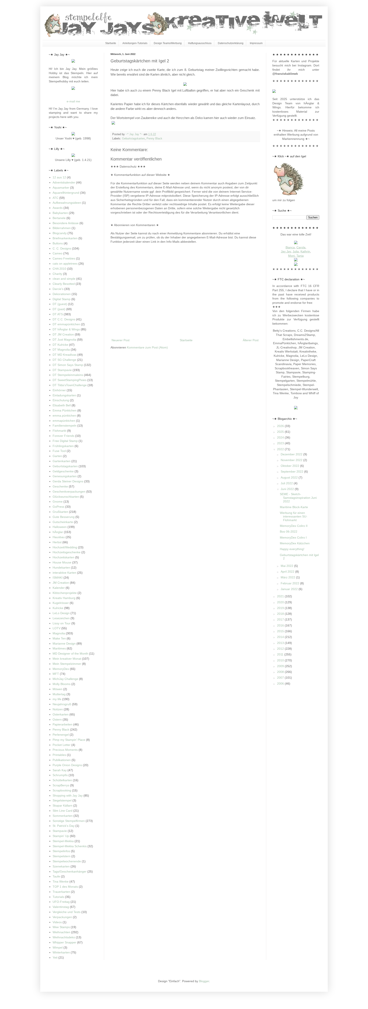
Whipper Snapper (64, 942)
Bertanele (59, 218)
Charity (57, 273)
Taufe (56, 876)
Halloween (60, 527)
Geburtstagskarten (133, 138)
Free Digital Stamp (65, 441)
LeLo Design (61, 613)
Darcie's (58, 289)
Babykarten (60, 213)
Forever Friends (63, 435)
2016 (281, 625)
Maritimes (59, 648)
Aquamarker (61, 187)
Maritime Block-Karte (294, 507)
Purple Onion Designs (67, 765)
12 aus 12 (59, 177)
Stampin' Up (61, 836)
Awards (58, 207)
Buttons (58, 243)
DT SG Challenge (64, 359)
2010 (281, 660)
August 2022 (290, 477)
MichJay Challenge (65, 679)
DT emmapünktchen (66, 324)
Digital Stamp (61, 299)
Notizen (58, 709)
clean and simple (64, 278)
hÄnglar (58, 532)
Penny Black (154, 138)
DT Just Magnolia (64, 339)
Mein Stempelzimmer (67, 663)
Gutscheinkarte (63, 522)
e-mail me (73, 101)
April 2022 (288, 571)
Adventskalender (64, 182)
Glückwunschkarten (66, 496)
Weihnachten (61, 932)
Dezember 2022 (292, 454)
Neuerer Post (120, 340)
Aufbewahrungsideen (67, 202)
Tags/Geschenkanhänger (69, 871)
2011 (280, 654)
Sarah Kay (60, 770)
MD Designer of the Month (70, 653)
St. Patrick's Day (64, 825)
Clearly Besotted (64, 283)
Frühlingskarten (63, 446)
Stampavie (60, 831)
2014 (281, 637)
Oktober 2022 (290, 465)
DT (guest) (60, 304)
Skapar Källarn (62, 805)
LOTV (56, 628)
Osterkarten (61, 714)
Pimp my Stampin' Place (69, 739)
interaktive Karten (64, 572)
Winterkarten (61, 952)
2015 (281, 631)
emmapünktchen (64, 420)
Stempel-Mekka (63, 841)
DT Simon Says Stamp (68, 365)
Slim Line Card (62, 810)
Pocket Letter (61, 745)
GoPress (58, 506)
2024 (281, 437)
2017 (281, 619)
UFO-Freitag (61, 901)
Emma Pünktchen (64, 410)
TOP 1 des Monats (65, 886)
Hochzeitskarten (63, 557)
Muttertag (59, 694)
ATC (55, 197)
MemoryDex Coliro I (293, 537)
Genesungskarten (65, 476)
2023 (281, 443)
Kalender (59, 587)
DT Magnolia (61, 349)
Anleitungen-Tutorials (134, 43)
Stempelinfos (61, 851)
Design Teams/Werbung (168, 43)
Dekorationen (62, 294)
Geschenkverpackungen (69, 491)
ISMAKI (58, 577)
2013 (281, 643)
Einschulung (61, 400)
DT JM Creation (63, 334)
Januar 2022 (290, 589)
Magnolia (59, 633)
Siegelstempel (62, 800)
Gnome (58, 501)
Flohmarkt (59, 430)
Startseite (110, 43)
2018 (281, 613)
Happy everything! (292, 549)
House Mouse (62, 562)
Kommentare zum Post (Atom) (147, 347)
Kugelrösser (61, 603)
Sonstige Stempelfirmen (69, 821)
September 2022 (292, 471)
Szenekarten (61, 866)
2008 (281, 672)
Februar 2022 (290, 583)
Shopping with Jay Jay (68, 795)
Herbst (57, 542)
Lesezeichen (61, 618)
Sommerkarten (63, 815)
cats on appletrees (65, 263)
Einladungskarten (64, 395)
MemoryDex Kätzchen (295, 543)
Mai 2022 (287, 566)
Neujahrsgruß (62, 704)
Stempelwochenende (67, 861)
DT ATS (58, 314)
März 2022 (288, 577)
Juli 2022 (287, 483)
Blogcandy (60, 233)
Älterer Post (251, 340)
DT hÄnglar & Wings (66, 329)
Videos (57, 922)
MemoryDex (61, 669)
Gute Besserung (64, 517)
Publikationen (62, 760)
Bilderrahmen (62, 228)
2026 (281, 426)
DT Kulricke (60, 344)
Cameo (57, 253)
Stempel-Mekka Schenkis (70, 846)
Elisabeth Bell (62, 405)
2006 (281, 683)
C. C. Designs (62, 248)
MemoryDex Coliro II (294, 525)
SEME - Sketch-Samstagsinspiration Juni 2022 (298, 497)
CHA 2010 (59, 268)
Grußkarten (60, 511)
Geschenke (60, 486)
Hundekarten (61, 567)
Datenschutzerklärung (230, 43)
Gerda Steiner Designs (68, 481)
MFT (56, 673)
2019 (281, 608)
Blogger (204, 981)
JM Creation (61, 582)
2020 (281, 602)
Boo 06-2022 (288, 531)
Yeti (55, 957)
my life (57, 699)
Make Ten (59, 638)
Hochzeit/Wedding (65, 547)
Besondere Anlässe (66, 223)
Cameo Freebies (64, 258)
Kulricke (58, 608)
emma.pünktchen (64, 415)
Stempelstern (61, 856)
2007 (281, 677)
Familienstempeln (64, 425)
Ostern (57, 719)
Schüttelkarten (62, 780)
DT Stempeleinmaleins (68, 375)
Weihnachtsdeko (64, 937)
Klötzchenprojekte (65, 593)
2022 (281, 449)
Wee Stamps (61, 927)
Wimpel (58, 947)
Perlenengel (61, 734)
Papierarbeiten (62, 724)
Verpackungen (62, 917)
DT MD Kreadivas (64, 354)
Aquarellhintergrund (66, 192)
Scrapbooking (62, 790)
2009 (281, 666)
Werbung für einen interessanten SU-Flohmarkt (293, 516)
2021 (281, 596)
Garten (57, 456)
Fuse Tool (59, 451)
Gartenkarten (61, 461)
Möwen (57, 689)
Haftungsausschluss (199, 43)
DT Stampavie (62, 370)
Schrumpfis (60, 775)
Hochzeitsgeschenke (66, 552)
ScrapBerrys (61, 785)
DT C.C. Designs (64, 319)
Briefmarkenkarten (65, 238)
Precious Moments (65, 749)
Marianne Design (64, 643)
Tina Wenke (61, 881)
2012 (281, 648)
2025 (281, 431)
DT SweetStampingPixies (69, 380)
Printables (59, 755)
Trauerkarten (61, 891)
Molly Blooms (61, 684)
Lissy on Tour (61, 623)
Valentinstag (61, 907)
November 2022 (292, 460)
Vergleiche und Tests (66, 912)
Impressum (256, 43)
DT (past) (59, 309)
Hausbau (59, 537)
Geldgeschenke (63, 471)
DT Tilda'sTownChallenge (70, 385)
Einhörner (59, 390)
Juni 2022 (288, 489)
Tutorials (58, 897)
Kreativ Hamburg (64, 598)
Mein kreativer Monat (67, 658)
